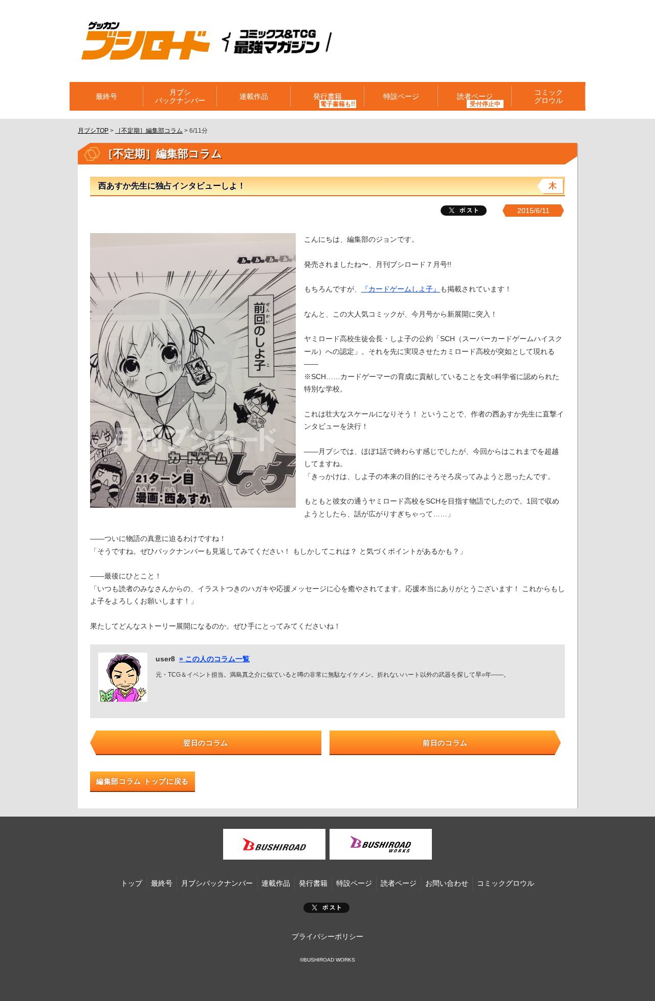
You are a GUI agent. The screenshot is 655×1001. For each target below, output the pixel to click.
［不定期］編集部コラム (149, 130)
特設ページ (401, 96)
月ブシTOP (93, 130)
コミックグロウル (548, 96)
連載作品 (253, 96)
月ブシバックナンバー (180, 96)
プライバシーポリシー (327, 936)
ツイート (463, 210)
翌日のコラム (205, 743)
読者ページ (399, 883)
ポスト (326, 908)
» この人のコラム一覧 (214, 659)
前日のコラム (445, 743)
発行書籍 (327, 96)
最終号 (106, 96)
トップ (131, 883)
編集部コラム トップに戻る (142, 781)
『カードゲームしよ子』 (400, 289)
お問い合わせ (446, 883)
